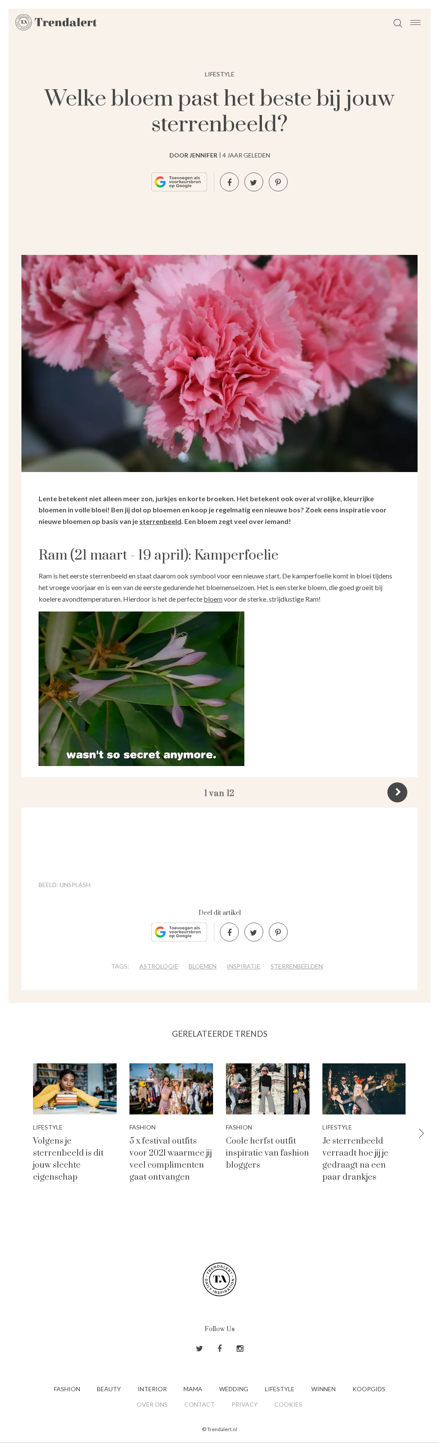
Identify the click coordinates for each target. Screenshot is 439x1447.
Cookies (288, 1404)
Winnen (323, 1389)
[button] (421, 1134)
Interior (152, 1389)
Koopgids (368, 1389)
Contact (199, 1404)
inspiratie (243, 966)
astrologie (158, 966)
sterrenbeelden (297, 966)
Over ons (152, 1404)
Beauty (109, 1389)
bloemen (202, 966)
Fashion (67, 1389)
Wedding (233, 1389)
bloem (213, 599)
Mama (192, 1389)
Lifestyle (220, 74)
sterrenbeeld (160, 521)
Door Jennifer (193, 155)
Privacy (245, 1404)
